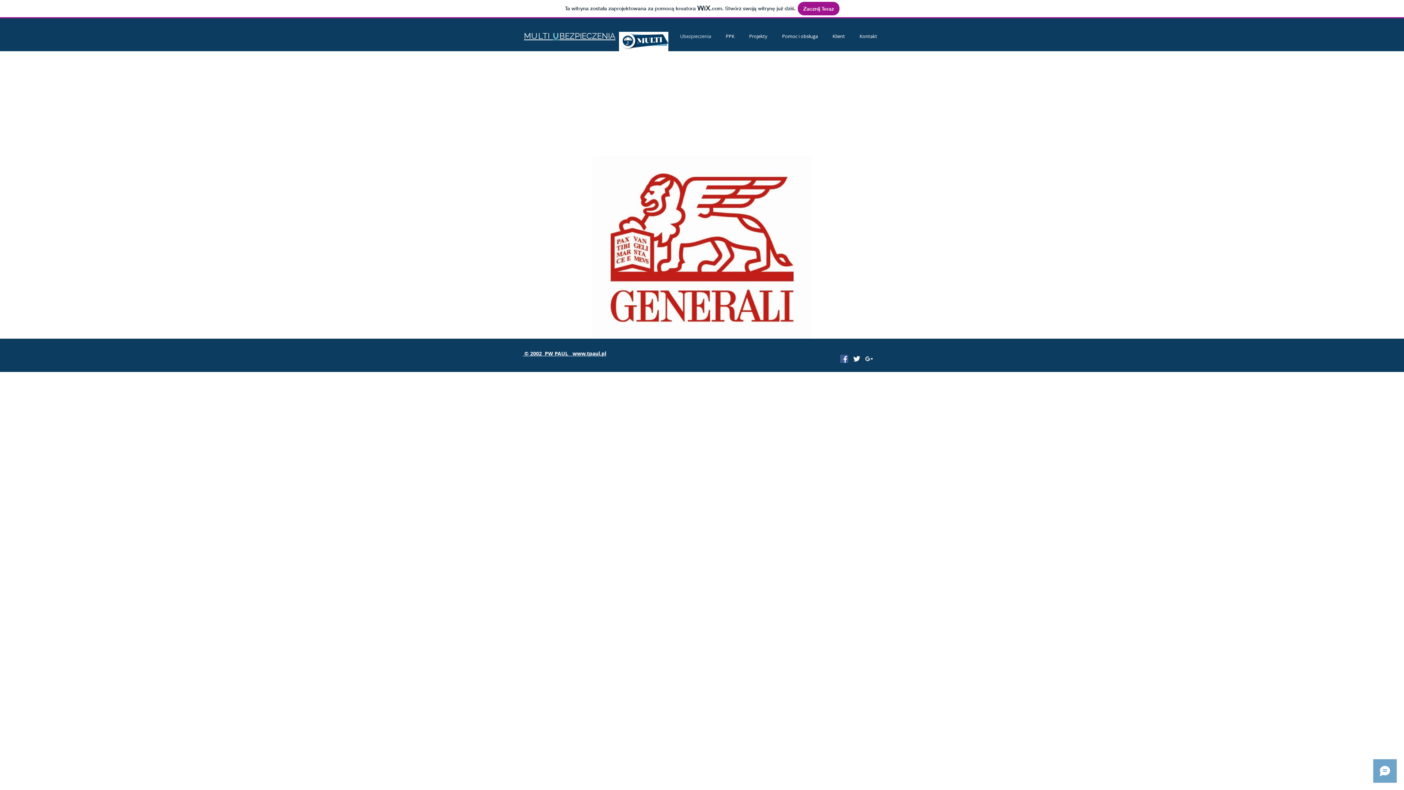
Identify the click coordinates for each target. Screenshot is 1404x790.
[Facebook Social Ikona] (844, 359)
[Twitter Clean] (857, 359)
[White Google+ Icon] (869, 359)
